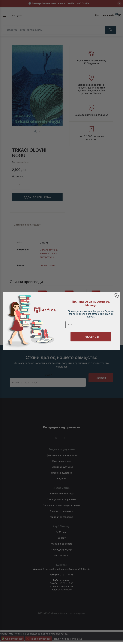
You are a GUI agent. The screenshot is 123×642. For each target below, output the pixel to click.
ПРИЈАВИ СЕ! (91, 336)
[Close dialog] (116, 295)
